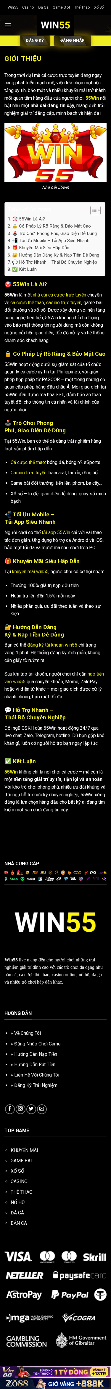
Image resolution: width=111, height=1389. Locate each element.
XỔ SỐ (17, 1171)
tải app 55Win (56, 532)
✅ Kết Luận (24, 269)
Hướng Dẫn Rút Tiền (34, 1064)
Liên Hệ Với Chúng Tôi (36, 1075)
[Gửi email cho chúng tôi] (42, 1109)
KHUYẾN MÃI (24, 1150)
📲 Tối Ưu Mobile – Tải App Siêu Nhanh (50, 240)
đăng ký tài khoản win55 (52, 645)
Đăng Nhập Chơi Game (37, 1044)
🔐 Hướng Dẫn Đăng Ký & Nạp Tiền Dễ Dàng (55, 255)
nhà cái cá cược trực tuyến (59, 295)
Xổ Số (99, 7)
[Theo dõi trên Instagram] (20, 1109)
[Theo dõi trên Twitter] (31, 1109)
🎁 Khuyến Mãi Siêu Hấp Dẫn (40, 247)
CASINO (19, 1181)
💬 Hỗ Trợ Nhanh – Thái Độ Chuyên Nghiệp (54, 262)
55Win (92, 98)
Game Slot (61, 7)
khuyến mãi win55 (30, 571)
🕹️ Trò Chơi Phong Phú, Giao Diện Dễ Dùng (54, 233)
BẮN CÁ (19, 1223)
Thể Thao (82, 7)
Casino (28, 7)
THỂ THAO (22, 1192)
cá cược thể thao (27, 302)
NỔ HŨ (18, 1202)
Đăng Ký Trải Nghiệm (35, 1085)
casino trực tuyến (63, 302)
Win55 (13, 7)
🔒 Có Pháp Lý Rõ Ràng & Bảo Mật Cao (51, 226)
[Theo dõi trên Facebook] (10, 1109)
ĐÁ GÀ (17, 1213)
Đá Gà (43, 7)
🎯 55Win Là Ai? (28, 219)
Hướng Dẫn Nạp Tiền (35, 1054)
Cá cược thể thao (28, 462)
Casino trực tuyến (28, 473)
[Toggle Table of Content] (92, 210)
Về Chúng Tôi (27, 1033)
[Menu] (8, 25)
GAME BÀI (21, 1161)
